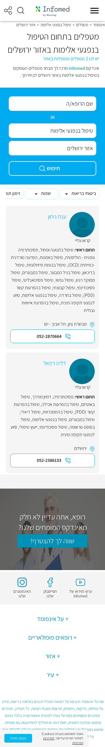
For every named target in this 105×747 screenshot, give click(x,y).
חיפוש (53, 168)
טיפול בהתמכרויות (58, 412)
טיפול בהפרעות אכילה (60, 404)
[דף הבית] (52, 10)
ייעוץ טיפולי (28, 427)
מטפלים (82, 24)
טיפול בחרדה (70, 295)
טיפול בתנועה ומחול (57, 250)
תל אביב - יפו (55, 324)
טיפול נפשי (64, 280)
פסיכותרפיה (63, 397)
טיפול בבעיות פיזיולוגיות (46, 265)
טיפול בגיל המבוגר (65, 272)
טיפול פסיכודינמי (53, 427)
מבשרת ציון (77, 324)
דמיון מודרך (41, 397)
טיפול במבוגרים (35, 272)
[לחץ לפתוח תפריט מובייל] (94, 10)
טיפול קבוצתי (64, 288)
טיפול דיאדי (31, 412)
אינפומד (99, 24)
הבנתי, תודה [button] (18, 738)
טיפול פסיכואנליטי (38, 280)
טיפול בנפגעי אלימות (56, 24)
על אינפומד (50, 619)
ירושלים (80, 448)
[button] (21, 10)
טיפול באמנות (51, 257)
